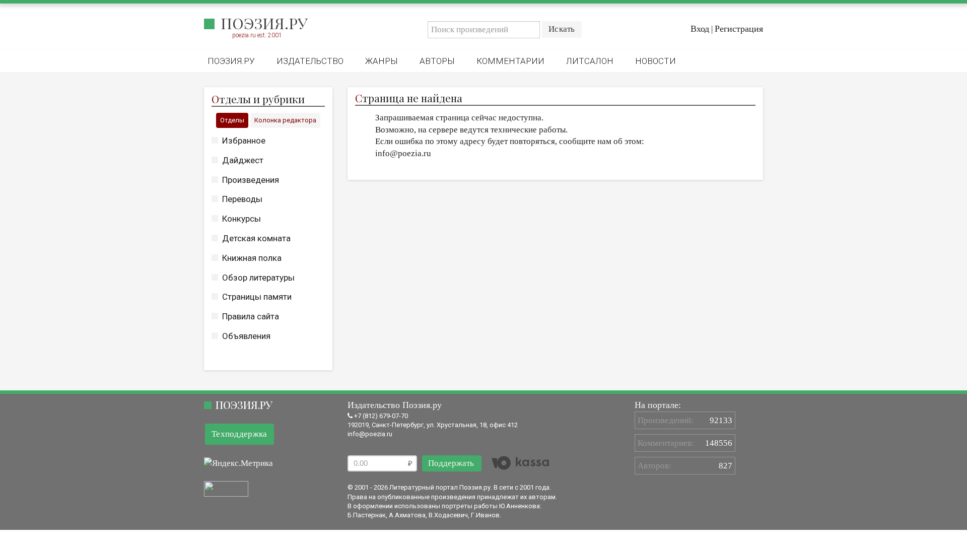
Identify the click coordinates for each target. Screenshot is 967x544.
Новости (655, 61)
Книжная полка (252, 258)
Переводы (242, 199)
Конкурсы (241, 219)
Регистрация (739, 29)
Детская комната (256, 238)
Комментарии (510, 61)
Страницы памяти (257, 297)
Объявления (246, 336)
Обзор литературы (258, 278)
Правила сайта (250, 316)
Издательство (310, 61)
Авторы (437, 61)
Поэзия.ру (264, 23)
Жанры (381, 61)
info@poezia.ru (370, 434)
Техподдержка (239, 434)
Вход (699, 29)
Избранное (243, 140)
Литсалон (589, 61)
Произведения (250, 180)
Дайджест (242, 160)
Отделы (232, 120)
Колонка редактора (285, 120)
